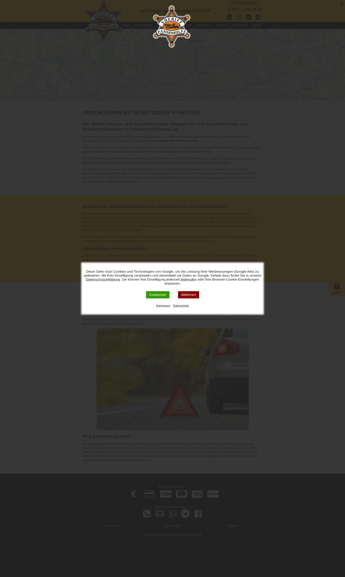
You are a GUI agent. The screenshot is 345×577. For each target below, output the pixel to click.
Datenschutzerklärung (103, 279)
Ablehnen (188, 295)
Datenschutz (181, 305)
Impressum (163, 305)
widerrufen (188, 279)
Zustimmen (157, 295)
